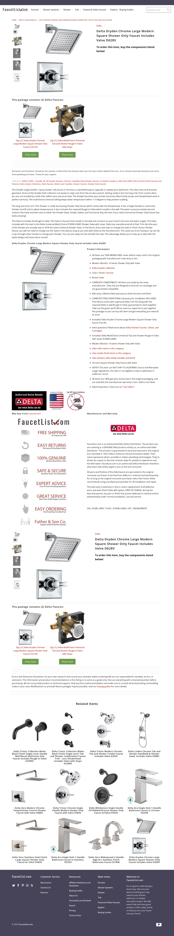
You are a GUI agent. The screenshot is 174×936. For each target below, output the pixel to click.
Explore (114, 9)
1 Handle (38, 181)
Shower (67, 9)
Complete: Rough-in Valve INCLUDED (116, 181)
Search (72, 905)
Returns (44, 892)
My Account (46, 882)
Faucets (35, 9)
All (44, 181)
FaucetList (34, 413)
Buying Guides (126, 9)
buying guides (104, 686)
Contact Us (46, 887)
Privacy (72, 910)
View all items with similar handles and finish (113, 358)
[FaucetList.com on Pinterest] (23, 885)
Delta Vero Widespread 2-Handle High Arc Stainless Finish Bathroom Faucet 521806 (106, 836)
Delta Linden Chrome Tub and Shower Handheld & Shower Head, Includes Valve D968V (144, 730)
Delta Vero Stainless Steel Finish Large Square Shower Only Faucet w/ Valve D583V (30, 836)
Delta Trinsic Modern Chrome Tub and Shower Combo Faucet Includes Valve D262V (106, 730)
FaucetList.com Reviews (80, 900)
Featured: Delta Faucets (94, 9)
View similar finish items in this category (111, 353)
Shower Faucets (80, 184)
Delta (99, 25)
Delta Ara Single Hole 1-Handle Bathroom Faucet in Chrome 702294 (144, 786)
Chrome (67, 181)
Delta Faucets (47, 184)
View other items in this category (108, 348)
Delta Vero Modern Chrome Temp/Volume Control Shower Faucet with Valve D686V (30, 786)
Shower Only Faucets (97, 184)
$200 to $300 (27, 181)
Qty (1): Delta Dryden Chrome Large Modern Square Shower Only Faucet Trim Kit (30, 143)
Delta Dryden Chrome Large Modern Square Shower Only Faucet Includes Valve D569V (144, 836)
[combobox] (159, 10)
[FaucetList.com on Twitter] (14, 885)
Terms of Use (75, 915)
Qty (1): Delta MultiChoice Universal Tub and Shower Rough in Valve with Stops (67, 143)
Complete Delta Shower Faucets (85, 181)
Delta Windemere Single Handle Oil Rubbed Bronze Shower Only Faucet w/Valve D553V (106, 786)
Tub (77, 9)
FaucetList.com (26, 924)
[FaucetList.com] (15, 10)
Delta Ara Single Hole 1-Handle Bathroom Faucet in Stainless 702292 (68, 836)
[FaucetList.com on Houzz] (32, 885)
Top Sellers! (128, 386)
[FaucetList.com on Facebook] (18, 885)
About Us (73, 895)
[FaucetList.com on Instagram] (27, 885)
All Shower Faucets (54, 181)
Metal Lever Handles (63, 184)
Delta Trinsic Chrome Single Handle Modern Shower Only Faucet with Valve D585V (68, 786)
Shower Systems (51, 9)
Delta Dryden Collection (30, 184)
